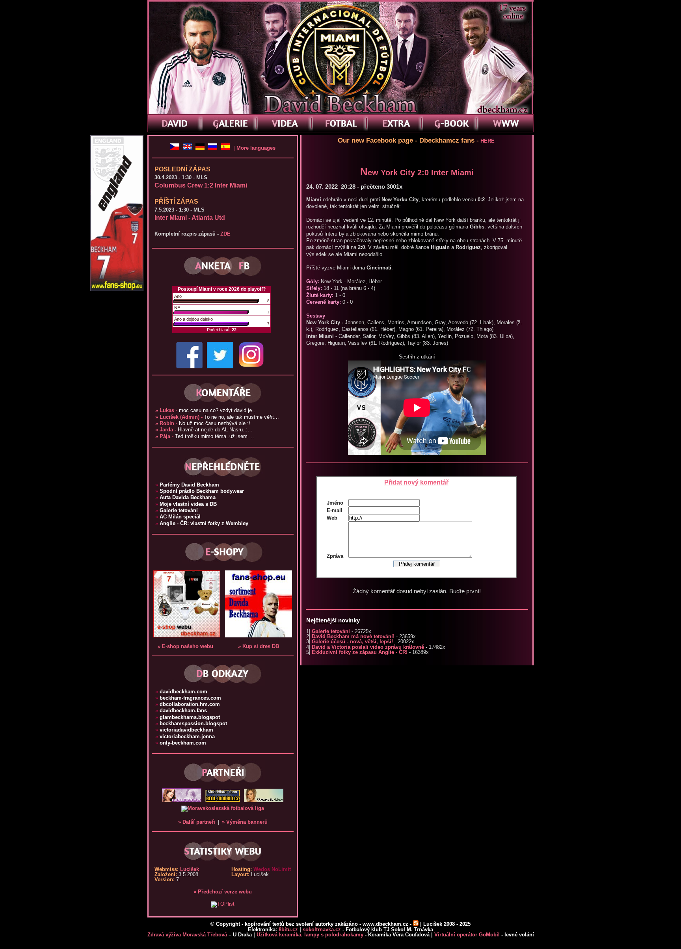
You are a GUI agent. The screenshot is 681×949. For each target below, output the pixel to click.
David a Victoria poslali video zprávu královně (368, 647)
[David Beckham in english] (188, 148)
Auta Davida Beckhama (185, 497)
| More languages (254, 148)
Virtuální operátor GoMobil (467, 935)
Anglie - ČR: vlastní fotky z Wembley (201, 523)
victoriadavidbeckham (184, 729)
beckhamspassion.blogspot (191, 723)
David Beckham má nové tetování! (353, 636)
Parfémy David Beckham (187, 484)
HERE (487, 141)
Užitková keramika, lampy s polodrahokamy (310, 935)
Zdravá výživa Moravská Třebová (187, 935)
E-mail (334, 510)
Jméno (335, 503)
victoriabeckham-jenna (185, 736)
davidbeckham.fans (181, 710)
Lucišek (189, 869)
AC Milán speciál (178, 516)
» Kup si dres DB (258, 646)
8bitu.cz (288, 929)
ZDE (225, 234)
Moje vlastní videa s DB (186, 504)
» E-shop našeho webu (185, 646)
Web (332, 518)
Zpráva (335, 556)
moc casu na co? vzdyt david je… (206, 410)
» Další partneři (196, 822)
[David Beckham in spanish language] (226, 148)
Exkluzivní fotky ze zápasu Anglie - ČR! (359, 652)
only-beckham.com (180, 742)
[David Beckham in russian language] (213, 148)
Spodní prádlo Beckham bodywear (199, 491)
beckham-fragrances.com (188, 697)
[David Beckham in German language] (201, 148)
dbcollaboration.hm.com (187, 704)
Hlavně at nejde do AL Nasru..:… (204, 429)
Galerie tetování (331, 631)
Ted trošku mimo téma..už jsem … (204, 436)
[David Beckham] (175, 148)
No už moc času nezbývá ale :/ (202, 423)
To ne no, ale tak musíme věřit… (217, 417)
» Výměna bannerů (245, 822)
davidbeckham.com (181, 691)
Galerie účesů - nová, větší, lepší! (352, 641)
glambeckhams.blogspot (187, 717)
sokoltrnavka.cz (322, 929)
